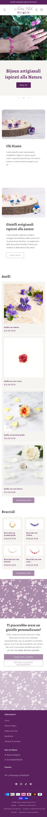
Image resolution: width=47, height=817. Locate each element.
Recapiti (14, 812)
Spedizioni (9, 736)
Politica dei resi (11, 731)
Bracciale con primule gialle (10, 534)
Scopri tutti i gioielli (23, 657)
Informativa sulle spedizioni (28, 812)
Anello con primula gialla (14, 435)
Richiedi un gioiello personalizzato (23, 663)
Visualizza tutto (23, 500)
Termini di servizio (12, 741)
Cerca (7, 720)
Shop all (23, 85)
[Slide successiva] (28, 98)
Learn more (15, 255)
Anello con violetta (11, 327)
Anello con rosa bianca (13, 489)
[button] (4, 9)
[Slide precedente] (18, 98)
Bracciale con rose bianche (11, 560)
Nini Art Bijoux (22, 802)
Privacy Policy (10, 726)
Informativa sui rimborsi (12, 809)
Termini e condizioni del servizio (34, 809)
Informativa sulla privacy (27, 805)
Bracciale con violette (31, 534)
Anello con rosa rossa (13, 381)
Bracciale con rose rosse (33, 560)
